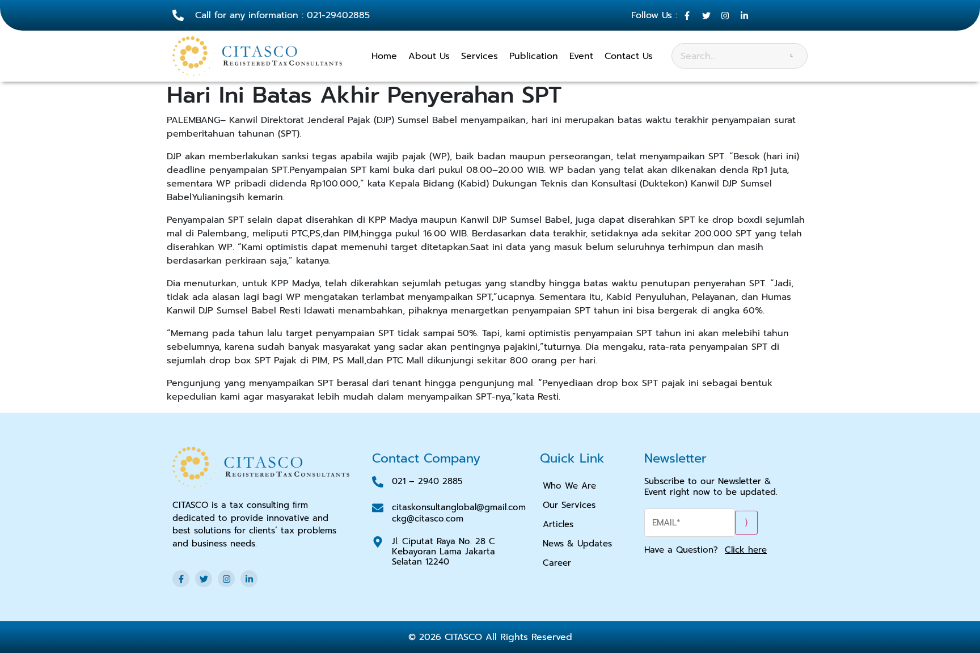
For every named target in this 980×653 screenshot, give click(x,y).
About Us (429, 56)
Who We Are (569, 486)
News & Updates (577, 543)
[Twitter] (203, 578)
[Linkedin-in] (248, 578)
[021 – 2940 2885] (377, 481)
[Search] (791, 56)
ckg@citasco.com (427, 518)
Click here (746, 550)
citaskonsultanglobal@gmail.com (459, 507)
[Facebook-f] (180, 578)
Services (479, 56)
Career (557, 563)
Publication (533, 56)
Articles (558, 524)
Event (581, 56)
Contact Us (629, 56)
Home (384, 56)
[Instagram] (226, 578)
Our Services (569, 505)
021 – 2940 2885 (427, 481)
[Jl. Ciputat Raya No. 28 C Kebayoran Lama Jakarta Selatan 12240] (377, 542)
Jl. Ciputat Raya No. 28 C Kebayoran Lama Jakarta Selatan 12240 (443, 551)
